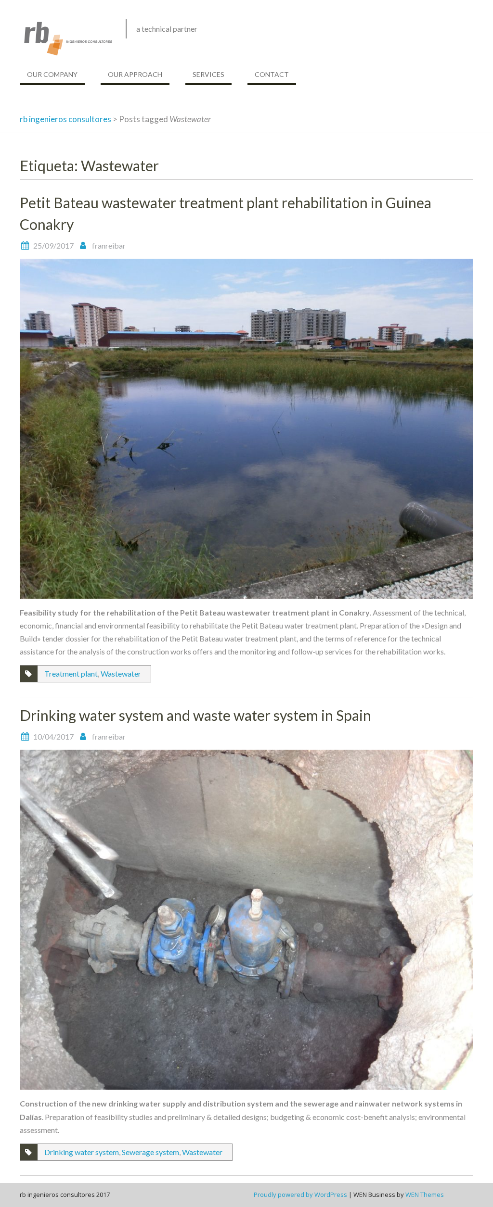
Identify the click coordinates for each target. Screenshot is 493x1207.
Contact (272, 74)
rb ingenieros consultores (65, 119)
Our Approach (135, 74)
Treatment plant (71, 673)
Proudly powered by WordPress (300, 1194)
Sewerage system (150, 1152)
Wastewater (121, 673)
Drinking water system (81, 1152)
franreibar (109, 245)
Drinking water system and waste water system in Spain (195, 715)
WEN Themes (424, 1194)
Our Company (52, 74)
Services (208, 74)
